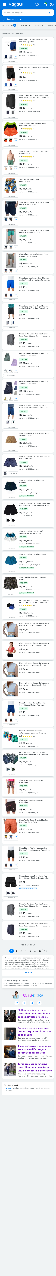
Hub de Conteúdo (45, 984)
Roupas (47, 1088)
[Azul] (8, 112)
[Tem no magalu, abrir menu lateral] (4, 4)
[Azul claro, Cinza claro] (6, 371)
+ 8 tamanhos (11, 89)
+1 (16, 84)
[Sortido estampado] (8, 769)
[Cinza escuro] (13, 893)
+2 (16, 140)
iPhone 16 (28, 984)
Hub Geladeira (23, 986)
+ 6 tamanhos (11, 145)
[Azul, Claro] (6, 84)
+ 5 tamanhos (11, 224)
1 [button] (11, 951)
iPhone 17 (18, 984)
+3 (16, 219)
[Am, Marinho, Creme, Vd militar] (6, 399)
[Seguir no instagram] (32, 1003)
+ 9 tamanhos (11, 897)
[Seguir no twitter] (16, 1003)
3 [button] (21, 951)
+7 (16, 247)
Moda (15, 1088)
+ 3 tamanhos (11, 61)
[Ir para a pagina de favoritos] (37, 4)
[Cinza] (13, 112)
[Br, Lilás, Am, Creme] (11, 399)
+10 (15, 168)
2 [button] (16, 951)
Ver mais (28, 973)
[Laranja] (11, 140)
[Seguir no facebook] (24, 1003)
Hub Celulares (10, 986)
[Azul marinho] (6, 57)
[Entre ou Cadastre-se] (51, 4)
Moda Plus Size (36, 1088)
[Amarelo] (6, 837)
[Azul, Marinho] (11, 84)
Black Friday (8, 984)
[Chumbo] (6, 295)
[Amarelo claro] (6, 168)
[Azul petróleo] (6, 219)
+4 (16, 56)
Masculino (24, 1088)
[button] (49, 13)
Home (8, 1088)
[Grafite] (8, 323)
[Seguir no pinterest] (39, 1003)
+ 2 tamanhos (11, 173)
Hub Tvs (34, 986)
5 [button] (30, 951)
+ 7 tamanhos (11, 617)
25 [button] (40, 951)
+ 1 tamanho (10, 594)
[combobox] (28, 12)
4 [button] (25, 951)
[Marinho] (11, 295)
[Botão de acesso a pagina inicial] (20, 4)
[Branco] (11, 57)
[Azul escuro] (6, 247)
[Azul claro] (11, 168)
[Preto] (11, 271)
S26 (34, 984)
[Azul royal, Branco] (11, 371)
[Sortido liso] (13, 769)
